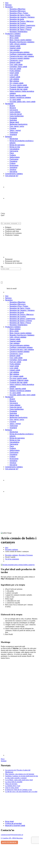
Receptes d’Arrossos (18, 11)
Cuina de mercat (16, 114)
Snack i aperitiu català (18, 95)
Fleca (12, 153)
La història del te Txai (12, 786)
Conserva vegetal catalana (19, 58)
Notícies (8, 5)
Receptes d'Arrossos (26, 555)
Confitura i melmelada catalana (21, 54)
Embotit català (15, 62)
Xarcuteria (13, 172)
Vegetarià (13, 135)
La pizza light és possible (13, 782)
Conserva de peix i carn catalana (22, 56)
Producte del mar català (18, 89)
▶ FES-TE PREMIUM (9, 842)
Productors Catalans (13, 34)
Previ (2, 759)
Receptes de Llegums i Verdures (22, 17)
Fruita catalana (15, 71)
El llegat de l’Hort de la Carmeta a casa (18, 789)
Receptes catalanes (11, 549)
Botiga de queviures (17, 145)
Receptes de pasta (17, 19)
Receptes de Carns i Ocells (20, 15)
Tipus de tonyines (11, 784)
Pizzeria (13, 128)
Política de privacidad (13, 823)
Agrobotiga (14, 139)
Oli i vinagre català (16, 83)
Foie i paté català (16, 65)
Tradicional (14, 132)
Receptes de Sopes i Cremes (21, 27)
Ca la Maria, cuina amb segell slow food (19, 780)
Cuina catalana (15, 112)
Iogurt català (14, 73)
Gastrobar (13, 120)
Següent (3, 761)
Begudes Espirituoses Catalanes (22, 42)
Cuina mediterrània (17, 116)
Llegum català (15, 77)
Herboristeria (15, 157)
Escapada (13, 118)
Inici (6, 3)
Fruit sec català (15, 69)
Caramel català (15, 48)
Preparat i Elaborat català (19, 87)
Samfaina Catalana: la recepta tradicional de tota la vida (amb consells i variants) (21, 777)
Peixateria (13, 161)
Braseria (13, 108)
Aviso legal (9, 821)
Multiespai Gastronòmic (19, 124)
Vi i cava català (15, 100)
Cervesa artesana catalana (19, 52)
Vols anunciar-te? (11, 176)
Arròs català (14, 38)
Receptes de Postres (18, 23)
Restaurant (9, 104)
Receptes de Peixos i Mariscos (22, 21)
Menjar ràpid (14, 122)
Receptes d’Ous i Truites (19, 13)
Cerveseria (14, 110)
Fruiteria (13, 155)
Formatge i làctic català (18, 67)
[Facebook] (10, 198)
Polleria (12, 163)
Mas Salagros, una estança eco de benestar (19, 774)
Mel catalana (14, 81)
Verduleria (13, 167)
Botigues (8, 137)
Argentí (12, 106)
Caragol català (15, 46)
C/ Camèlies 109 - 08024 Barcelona (12, 838)
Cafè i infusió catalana (18, 44)
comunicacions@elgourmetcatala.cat (12, 834)
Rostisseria (14, 165)
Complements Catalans (14, 174)
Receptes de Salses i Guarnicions (22, 25)
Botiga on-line (15, 147)
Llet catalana (14, 79)
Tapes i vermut (15, 130)
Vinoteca (13, 170)
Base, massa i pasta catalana (20, 40)
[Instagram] (10, 187)
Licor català (14, 75)
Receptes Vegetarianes (18, 32)
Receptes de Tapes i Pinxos (20, 30)
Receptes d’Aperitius (17, 9)
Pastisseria (14, 159)
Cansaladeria (14, 149)
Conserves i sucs (16, 60)
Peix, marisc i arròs (17, 126)
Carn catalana (15, 50)
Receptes (9, 7)
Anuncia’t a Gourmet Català (15, 826)
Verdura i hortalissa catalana (20, 97)
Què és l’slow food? (12, 788)
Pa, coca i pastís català (18, 85)
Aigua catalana (15, 36)
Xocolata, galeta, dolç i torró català (22, 102)
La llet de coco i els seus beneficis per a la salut (21, 791)
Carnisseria (14, 151)
